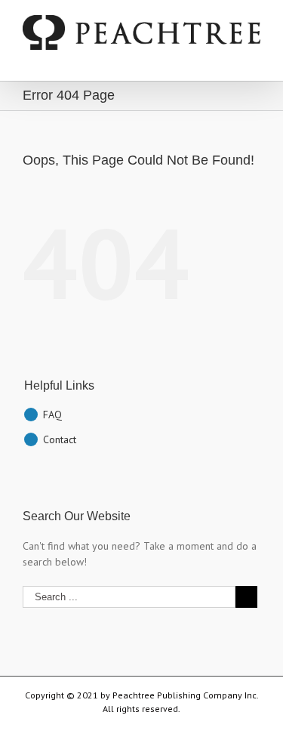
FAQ (52, 414)
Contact (59, 439)
